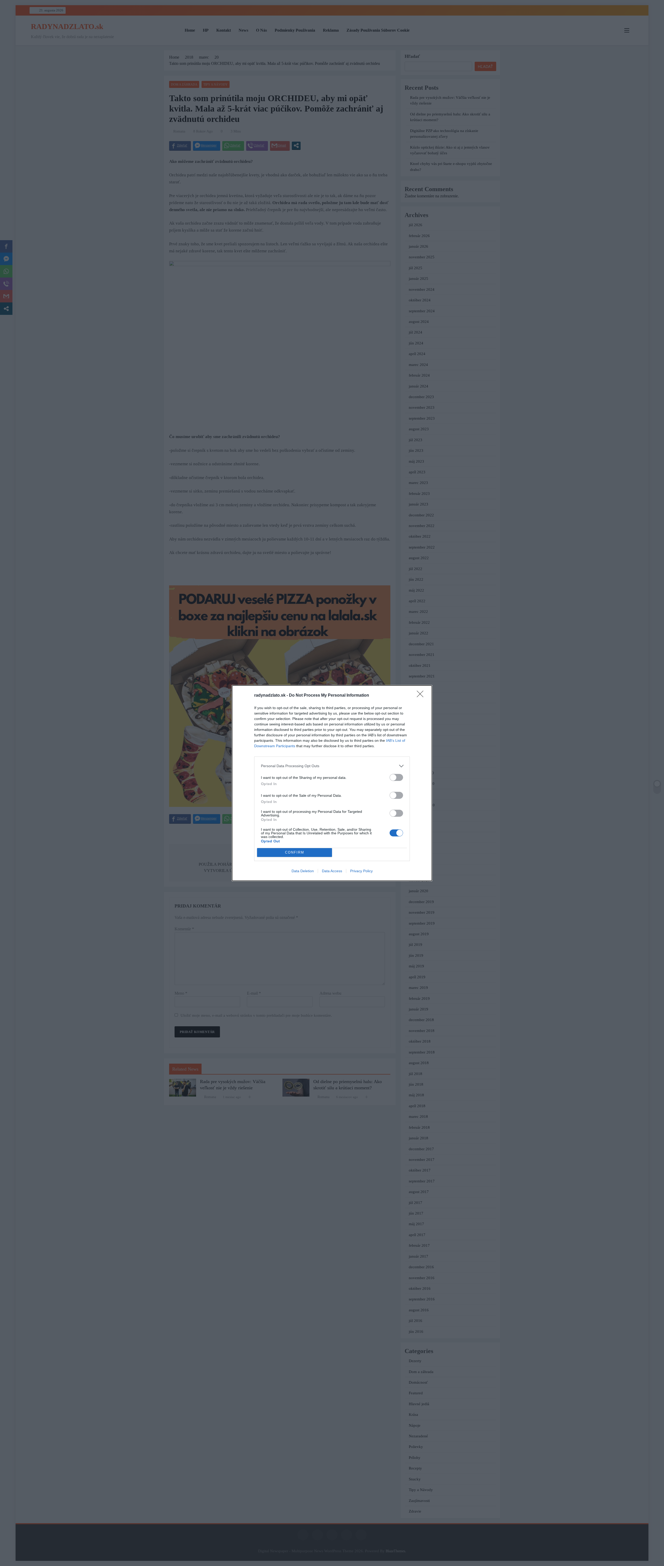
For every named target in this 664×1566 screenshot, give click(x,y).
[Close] (422, 696)
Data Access (332, 871)
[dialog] (332, 783)
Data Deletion (303, 871)
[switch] (396, 777)
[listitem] (332, 766)
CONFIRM (294, 852)
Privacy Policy (361, 871)
